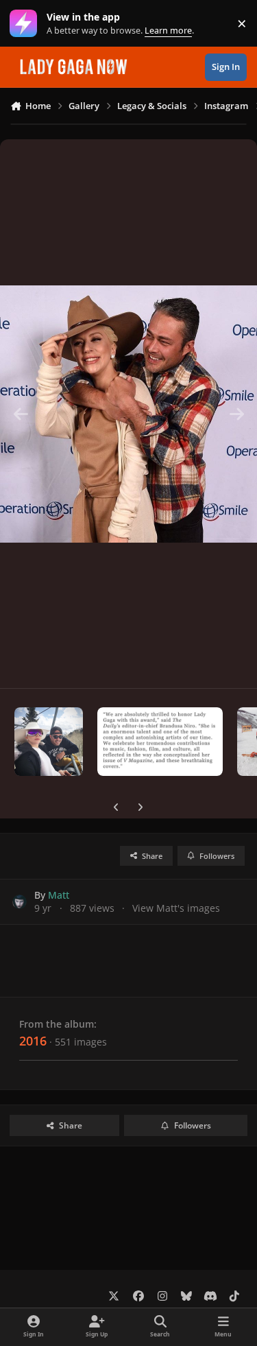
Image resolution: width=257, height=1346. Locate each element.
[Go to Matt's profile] (19, 902)
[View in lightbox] (128, 413)
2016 (33, 1040)
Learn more (26, 23)
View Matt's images (176, 907)
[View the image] (48, 741)
